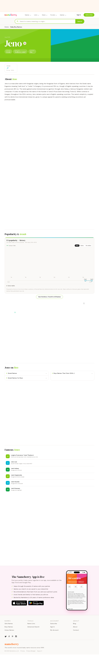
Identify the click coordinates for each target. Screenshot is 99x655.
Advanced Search (33, 627)
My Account (54, 630)
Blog (74, 623)
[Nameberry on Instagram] (16, 636)
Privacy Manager (31, 651)
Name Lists (31, 623)
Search (79, 21)
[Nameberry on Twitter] (6, 636)
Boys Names (9, 627)
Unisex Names (9, 630)
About (75, 627)
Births (82, 245)
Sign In (79, 15)
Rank (77, 245)
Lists (35, 15)
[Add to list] (24, 43)
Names (27, 15)
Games (62, 15)
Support (39, 651)
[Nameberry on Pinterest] (13, 636)
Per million (88, 245)
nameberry (12, 644)
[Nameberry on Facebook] (9, 636)
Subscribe (89, 15)
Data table (11, 286)
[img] (49, 263)
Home (7, 27)
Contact (76, 630)
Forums (52, 15)
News (44, 15)
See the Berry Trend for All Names (49, 297)
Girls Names (9, 623)
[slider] (85, 280)
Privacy (22, 651)
